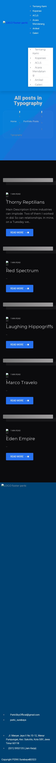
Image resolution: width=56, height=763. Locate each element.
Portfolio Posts (31, 121)
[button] (40, 41)
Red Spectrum (22, 270)
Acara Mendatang (39, 71)
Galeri (35, 33)
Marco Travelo (21, 382)
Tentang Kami (39, 51)
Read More (16, 232)
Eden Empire (20, 438)
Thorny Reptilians (25, 202)
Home (13, 121)
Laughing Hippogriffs (29, 326)
